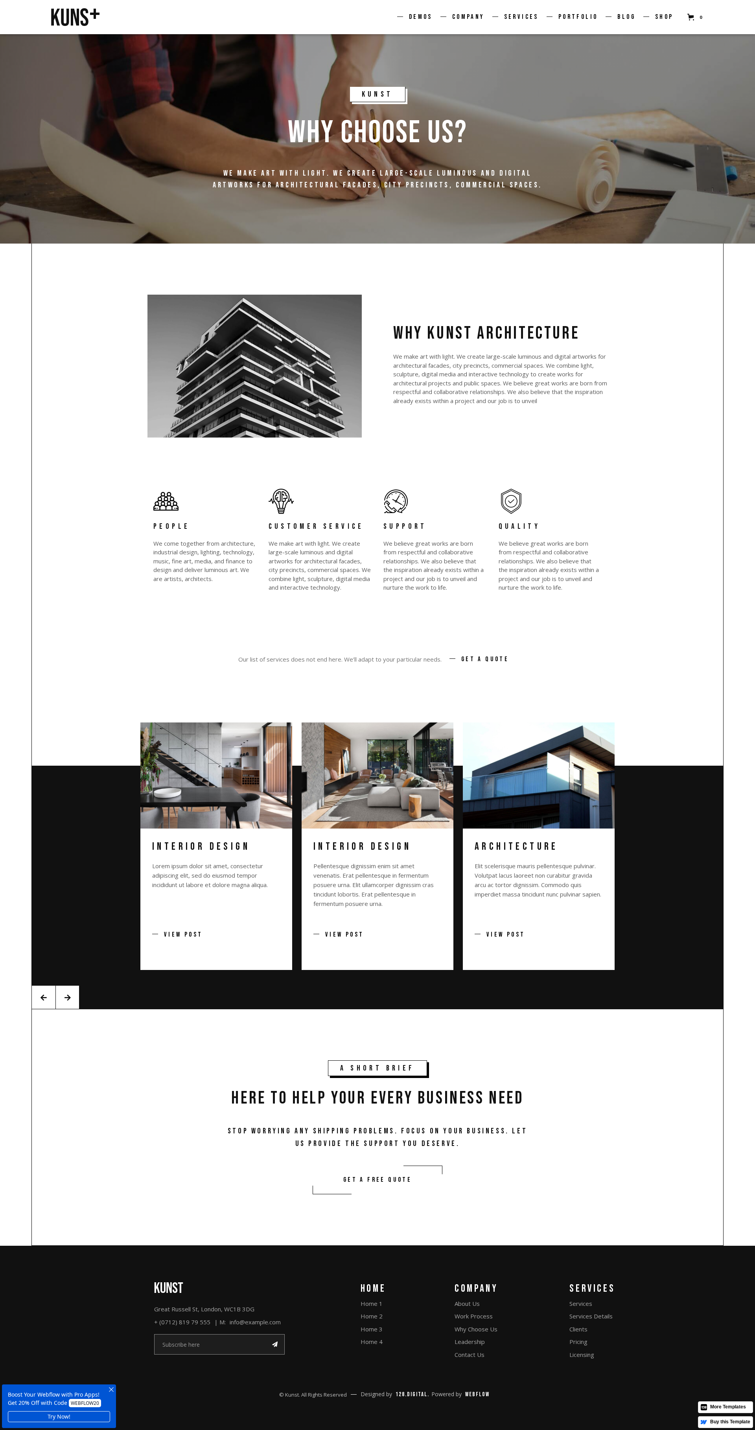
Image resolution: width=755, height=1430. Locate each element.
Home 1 (372, 1303)
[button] (418, 17)
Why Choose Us (476, 1329)
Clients (578, 1329)
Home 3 (372, 1329)
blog (626, 17)
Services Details (591, 1316)
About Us (467, 1303)
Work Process (474, 1316)
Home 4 (372, 1342)
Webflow (477, 1394)
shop (664, 17)
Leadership (470, 1342)
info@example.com (255, 1322)
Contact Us (469, 1354)
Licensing (581, 1354)
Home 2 (372, 1316)
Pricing (578, 1342)
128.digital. (412, 1394)
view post (183, 935)
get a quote (485, 659)
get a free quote (377, 1180)
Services (580, 1303)
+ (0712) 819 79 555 (182, 1322)
